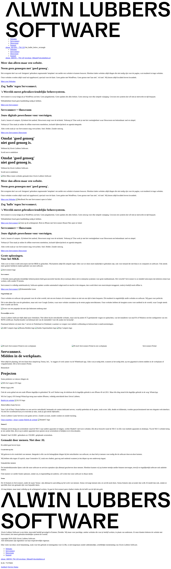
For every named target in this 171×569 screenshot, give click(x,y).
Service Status (13, 567)
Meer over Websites (8, 81)
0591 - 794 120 (15, 47)
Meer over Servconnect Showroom (14, 133)
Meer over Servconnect (9, 105)
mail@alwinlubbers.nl (37, 58)
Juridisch (4, 567)
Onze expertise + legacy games (12, 420)
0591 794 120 (10, 559)
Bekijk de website (7, 400)
